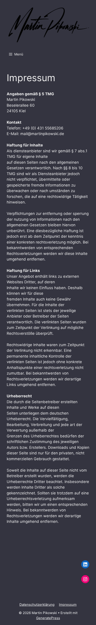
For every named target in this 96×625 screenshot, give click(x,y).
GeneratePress (48, 618)
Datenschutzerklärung (36, 604)
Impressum (68, 604)
